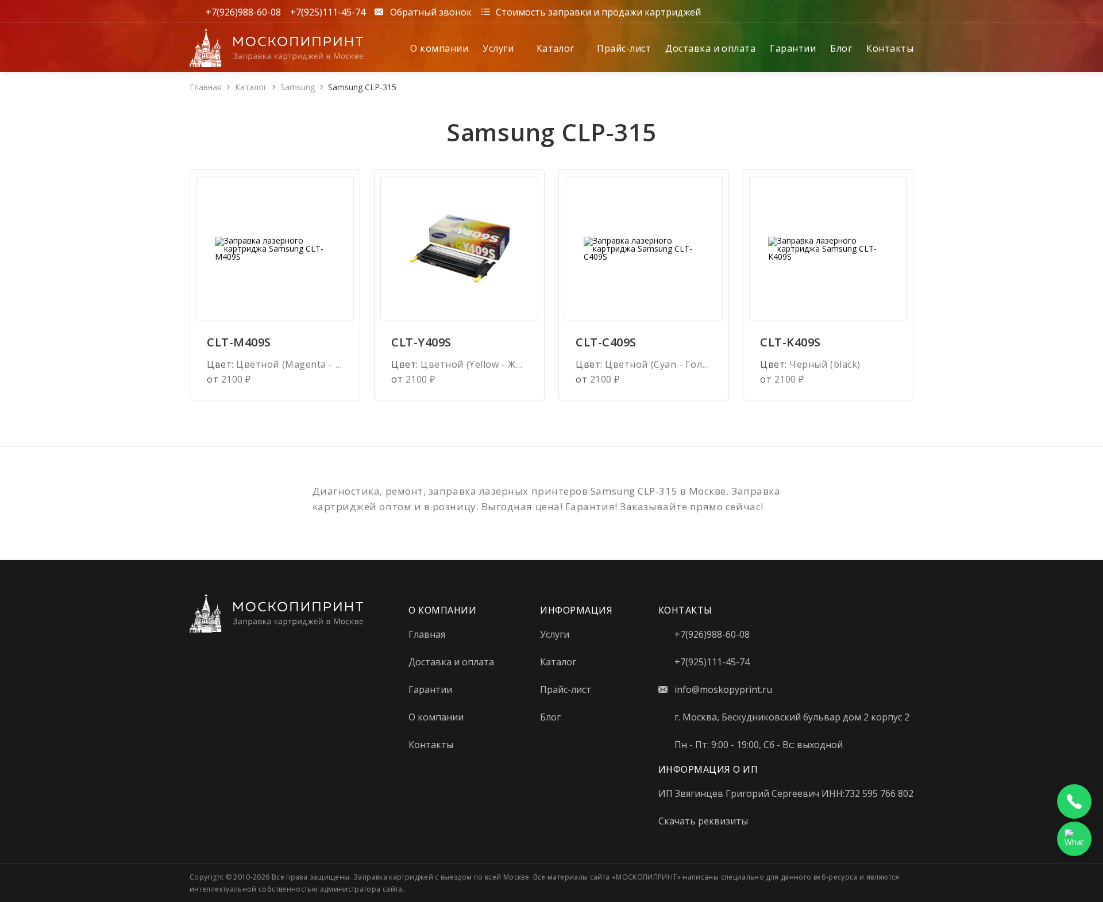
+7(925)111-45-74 (327, 11)
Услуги (499, 48)
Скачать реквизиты (703, 821)
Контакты (889, 48)
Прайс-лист (624, 48)
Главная (206, 87)
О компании (439, 48)
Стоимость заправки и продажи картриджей (598, 11)
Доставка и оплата (710, 48)
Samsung (297, 87)
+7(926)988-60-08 (243, 11)
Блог (841, 48)
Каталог (557, 48)
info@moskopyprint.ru (723, 689)
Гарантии (793, 48)
